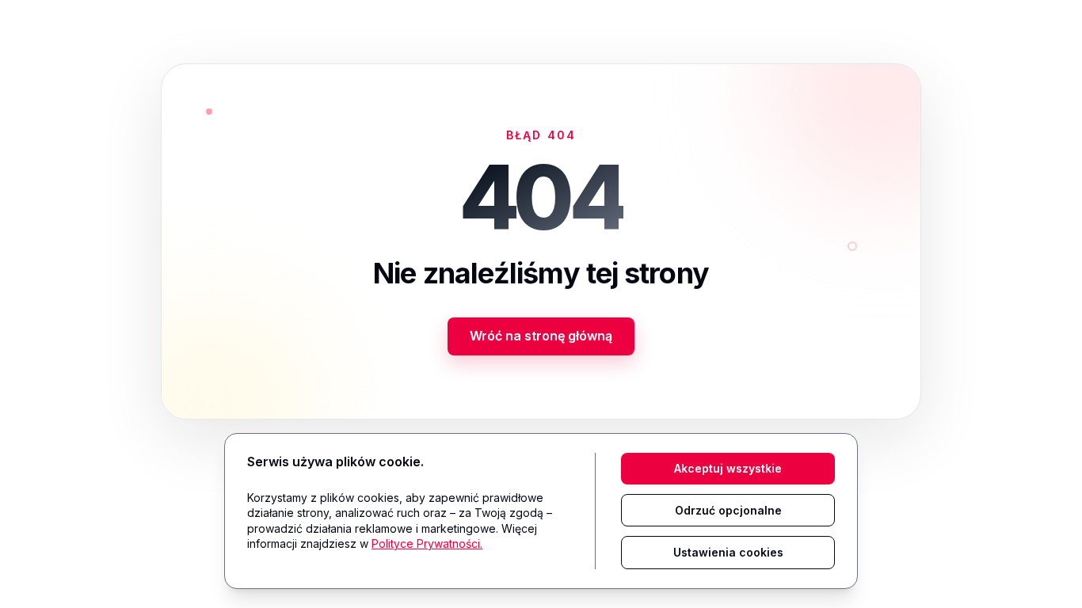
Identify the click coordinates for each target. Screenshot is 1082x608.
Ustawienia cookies (728, 552)
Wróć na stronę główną (541, 336)
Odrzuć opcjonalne (728, 510)
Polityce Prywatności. (426, 543)
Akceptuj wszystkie (728, 468)
